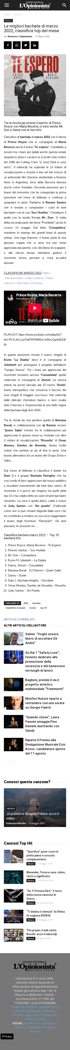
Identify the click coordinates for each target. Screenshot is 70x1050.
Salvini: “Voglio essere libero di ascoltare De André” (42, 638)
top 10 (43, 607)
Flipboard (20, 1027)
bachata (36, 603)
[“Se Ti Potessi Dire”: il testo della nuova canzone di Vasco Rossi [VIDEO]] (13, 896)
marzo (32, 607)
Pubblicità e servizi (23, 1007)
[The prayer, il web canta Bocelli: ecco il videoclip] (13, 935)
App (28, 1015)
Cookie (41, 1019)
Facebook (30, 1023)
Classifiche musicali (15, 607)
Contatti (19, 1011)
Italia (46, 273)
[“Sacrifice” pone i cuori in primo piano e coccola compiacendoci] (13, 856)
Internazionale (13, 278)
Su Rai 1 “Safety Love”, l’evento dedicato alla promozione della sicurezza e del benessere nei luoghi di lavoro (45, 661)
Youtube (35, 1031)
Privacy (29, 1019)
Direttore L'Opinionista (20, 36)
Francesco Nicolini (16, 823)
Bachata (23, 283)
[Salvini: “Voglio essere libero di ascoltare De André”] (13, 638)
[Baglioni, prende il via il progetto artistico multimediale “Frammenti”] (13, 684)
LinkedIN (34, 1027)
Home (7, 14)
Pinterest (48, 1027)
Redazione (34, 1011)
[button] (64, 5)
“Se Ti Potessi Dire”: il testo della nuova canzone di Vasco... (44, 894)
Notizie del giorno (44, 1015)
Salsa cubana (34, 278)
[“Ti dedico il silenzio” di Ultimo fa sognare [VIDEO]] (13, 916)
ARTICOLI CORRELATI (19, 619)
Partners (17, 1015)
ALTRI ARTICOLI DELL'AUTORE (25, 625)
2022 (26, 603)
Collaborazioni (47, 1007)
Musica (18, 14)
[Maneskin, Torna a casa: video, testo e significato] (13, 877)
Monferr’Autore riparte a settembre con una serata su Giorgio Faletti (44, 703)
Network (48, 1011)
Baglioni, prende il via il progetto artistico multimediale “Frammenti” (44, 684)
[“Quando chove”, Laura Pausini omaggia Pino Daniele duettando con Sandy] (13, 721)
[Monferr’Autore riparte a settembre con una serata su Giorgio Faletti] (13, 703)
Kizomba (36, 283)
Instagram (49, 1023)
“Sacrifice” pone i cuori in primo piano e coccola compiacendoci (42, 855)
